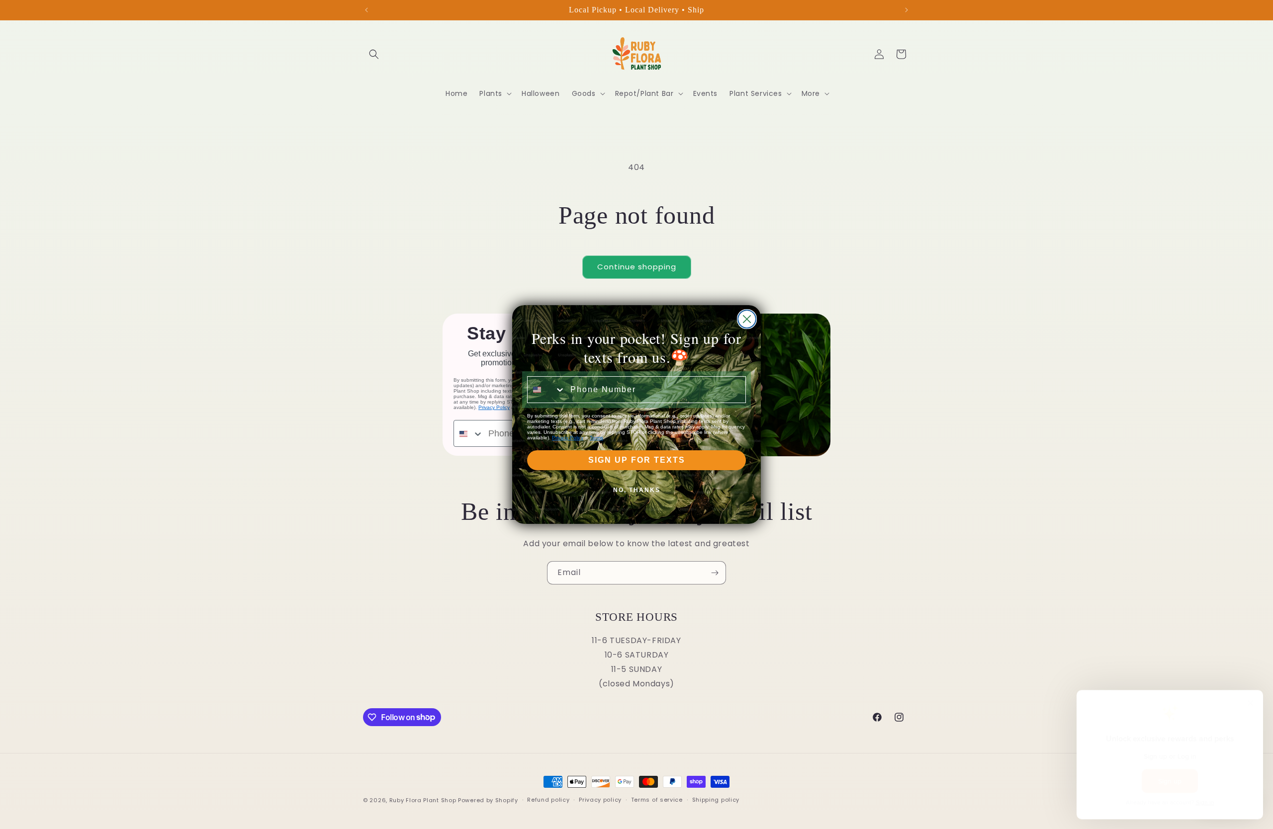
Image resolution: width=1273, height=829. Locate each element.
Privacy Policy (567, 437)
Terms (596, 437)
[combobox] (546, 390)
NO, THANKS (636, 490)
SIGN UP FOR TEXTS (636, 460)
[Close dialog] (747, 319)
